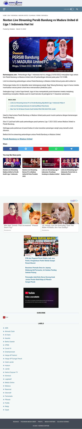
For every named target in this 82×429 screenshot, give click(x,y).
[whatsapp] (56, 149)
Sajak (7, 410)
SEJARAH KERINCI (63, 421)
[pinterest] (41, 149)
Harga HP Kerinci (11, 355)
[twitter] (25, 149)
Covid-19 (8, 348)
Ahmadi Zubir (10, 331)
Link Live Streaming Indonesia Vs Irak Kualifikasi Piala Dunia (29, 106)
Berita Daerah (10, 342)
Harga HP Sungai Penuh (13, 359)
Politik (7, 403)
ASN (6, 328)
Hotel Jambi (9, 362)
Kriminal (8, 376)
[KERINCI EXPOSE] (14, 3)
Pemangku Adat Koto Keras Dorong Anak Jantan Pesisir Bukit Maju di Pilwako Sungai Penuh (40, 279)
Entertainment (10, 352)
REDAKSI (16, 421)
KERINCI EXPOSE (43, 426)
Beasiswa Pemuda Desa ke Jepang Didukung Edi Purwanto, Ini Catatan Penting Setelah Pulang (40, 270)
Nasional (8, 389)
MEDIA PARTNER (50, 421)
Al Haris (7, 335)
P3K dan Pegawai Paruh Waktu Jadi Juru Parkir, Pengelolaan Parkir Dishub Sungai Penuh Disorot (40, 260)
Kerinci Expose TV (11, 372)
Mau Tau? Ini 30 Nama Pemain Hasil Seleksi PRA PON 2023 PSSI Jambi (33, 109)
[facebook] (10, 149)
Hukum (7, 365)
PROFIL (40, 421)
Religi (7, 406)
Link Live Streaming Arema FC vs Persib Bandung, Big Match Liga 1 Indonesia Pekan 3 (37, 103)
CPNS (7, 345)
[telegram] (71, 149)
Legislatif (8, 379)
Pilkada (7, 400)
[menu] (5, 9)
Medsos (8, 386)
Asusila (7, 338)
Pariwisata (8, 396)
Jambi (7, 369)
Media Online (9, 382)
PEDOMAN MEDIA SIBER (28, 421)
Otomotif (8, 393)
